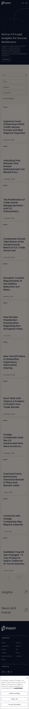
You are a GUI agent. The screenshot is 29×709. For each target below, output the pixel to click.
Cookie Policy (18, 688)
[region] (14, 692)
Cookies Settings (14, 693)
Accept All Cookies (14, 704)
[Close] (27, 678)
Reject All (14, 699)
